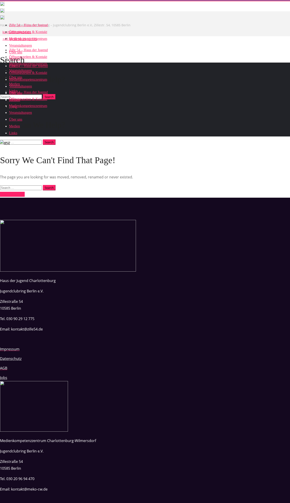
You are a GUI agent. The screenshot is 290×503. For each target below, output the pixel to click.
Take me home (12, 194)
